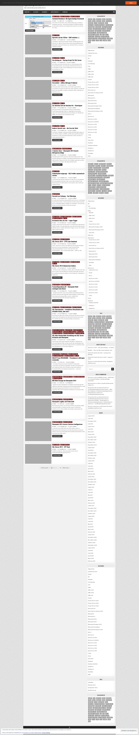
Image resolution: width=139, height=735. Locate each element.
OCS (89, 66)
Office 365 (90, 76)
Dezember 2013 (92, 437)
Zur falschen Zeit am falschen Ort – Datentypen (67, 106)
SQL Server (35, 12)
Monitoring (101, 23)
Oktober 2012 (91, 458)
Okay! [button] (131, 3)
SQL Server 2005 (58, 333)
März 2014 (90, 431)
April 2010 (90, 526)
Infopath (90, 61)
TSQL (101, 40)
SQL (103, 34)
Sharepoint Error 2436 (94, 383)
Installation (108, 21)
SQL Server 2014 (76, 16)
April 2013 (90, 450)
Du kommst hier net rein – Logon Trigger (64, 221)
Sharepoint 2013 (67, 148)
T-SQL (63, 58)
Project (90, 79)
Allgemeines (44, 12)
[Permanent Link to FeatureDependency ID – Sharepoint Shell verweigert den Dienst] (38, 294)
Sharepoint (27, 12)
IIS (88, 58)
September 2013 (92, 445)
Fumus (54, 39)
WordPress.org (92, 690)
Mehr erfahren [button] (97, 3)
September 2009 (92, 545)
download (109, 19)
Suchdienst (109, 38)
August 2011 (91, 487)
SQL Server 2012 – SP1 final (61, 447)
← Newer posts (44, 467)
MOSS (106, 23)
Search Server (57, 148)
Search (90, 29)
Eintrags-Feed (91, 685)
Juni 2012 (90, 466)
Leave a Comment (71, 39)
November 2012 (92, 455)
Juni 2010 (90, 521)
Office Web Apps (109, 25)
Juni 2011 (90, 492)
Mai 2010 (90, 524)
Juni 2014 (90, 429)
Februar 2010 (91, 532)
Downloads (65, 12)
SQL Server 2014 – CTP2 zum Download (64, 242)
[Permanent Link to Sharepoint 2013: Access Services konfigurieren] (38, 431)
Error (89, 21)
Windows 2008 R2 (92, 145)
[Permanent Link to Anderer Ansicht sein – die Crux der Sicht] (38, 135)
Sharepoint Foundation (70, 331)
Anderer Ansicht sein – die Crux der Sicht (65, 128)
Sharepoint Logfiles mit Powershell (63, 402)
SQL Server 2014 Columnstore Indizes (64, 266)
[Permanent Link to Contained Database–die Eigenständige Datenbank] (38, 22)
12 (60, 467)
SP (100, 34)
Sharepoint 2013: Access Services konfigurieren (67, 424)
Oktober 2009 (91, 542)
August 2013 (91, 447)
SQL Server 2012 (65, 16)
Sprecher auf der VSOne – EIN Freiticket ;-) (65, 38)
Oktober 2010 (91, 513)
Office (89, 69)
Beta (94, 19)
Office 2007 (91, 71)
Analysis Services (92, 53)
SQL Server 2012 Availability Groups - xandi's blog (101, 377)
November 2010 (92, 511)
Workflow (90, 153)
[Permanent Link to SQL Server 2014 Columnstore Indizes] (38, 271)
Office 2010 (90, 25)
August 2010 (91, 516)
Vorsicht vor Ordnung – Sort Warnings (64, 196)
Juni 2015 (90, 423)
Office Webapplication (99, 25)
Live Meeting (91, 63)
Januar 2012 (91, 476)
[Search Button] (114, 12)
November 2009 (92, 540)
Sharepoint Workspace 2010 (95, 111)
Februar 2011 (91, 503)
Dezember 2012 (92, 453)
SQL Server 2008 (105, 36)
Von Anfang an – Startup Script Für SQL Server (67, 60)
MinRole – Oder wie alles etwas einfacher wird (100, 350)
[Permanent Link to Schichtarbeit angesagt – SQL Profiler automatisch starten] (38, 180)
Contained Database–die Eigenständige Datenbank (68, 19)
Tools (89, 137)
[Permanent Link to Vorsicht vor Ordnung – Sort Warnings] (38, 203)
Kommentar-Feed (92, 687)
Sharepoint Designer (101, 32)
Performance (91, 27)
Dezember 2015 (92, 421)
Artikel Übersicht (55, 12)
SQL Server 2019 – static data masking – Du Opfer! (101, 347)
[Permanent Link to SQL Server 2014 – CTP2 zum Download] (38, 248)
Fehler (94, 21)
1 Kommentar (70, 382)
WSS (89, 42)
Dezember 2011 (92, 479)
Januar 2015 (91, 426)
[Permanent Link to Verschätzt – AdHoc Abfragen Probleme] (38, 90)
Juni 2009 (90, 553)
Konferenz (90, 23)
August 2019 (91, 416)
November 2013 (92, 439)
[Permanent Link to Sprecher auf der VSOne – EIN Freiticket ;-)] (38, 44)
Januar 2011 (91, 505)
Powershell (98, 27)
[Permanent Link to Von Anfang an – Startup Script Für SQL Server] (38, 67)
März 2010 (91, 529)
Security (109, 29)
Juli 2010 (90, 518)
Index (103, 21)
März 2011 (90, 500)
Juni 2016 (90, 418)
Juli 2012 (90, 463)
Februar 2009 (91, 561)
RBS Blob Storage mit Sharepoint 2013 (64, 381)
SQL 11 (107, 34)
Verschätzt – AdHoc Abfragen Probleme (64, 83)
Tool (97, 40)
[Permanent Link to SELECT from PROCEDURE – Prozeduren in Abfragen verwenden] (38, 363)
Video (109, 40)
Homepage (99, 21)
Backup (90, 19)
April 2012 (90, 468)
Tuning (105, 40)
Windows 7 (91, 148)
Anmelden (90, 682)
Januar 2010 (91, 534)
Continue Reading (30, 31)
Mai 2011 (90, 495)
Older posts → (66, 467)
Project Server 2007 (106, 27)
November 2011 (92, 481)
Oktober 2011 (91, 484)
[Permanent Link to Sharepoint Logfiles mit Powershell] (38, 408)
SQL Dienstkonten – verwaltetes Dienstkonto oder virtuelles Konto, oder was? (68, 310)
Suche (89, 40)
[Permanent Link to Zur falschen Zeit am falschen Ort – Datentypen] (38, 112)
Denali (103, 19)
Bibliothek (98, 19)
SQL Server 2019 (92, 132)
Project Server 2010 (59, 330)
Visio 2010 (90, 140)
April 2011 (90, 497)
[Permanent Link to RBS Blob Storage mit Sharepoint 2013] (38, 386)
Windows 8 (91, 150)
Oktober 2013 (91, 442)
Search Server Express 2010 (99, 29)
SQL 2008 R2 (91, 36)
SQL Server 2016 (92, 129)
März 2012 (91, 471)
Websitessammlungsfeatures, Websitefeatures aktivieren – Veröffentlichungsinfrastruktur (100, 392)
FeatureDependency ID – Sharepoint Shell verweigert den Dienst (65, 288)
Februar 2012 (91, 474)
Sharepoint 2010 (66, 284)
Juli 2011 (90, 489)
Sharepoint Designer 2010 (95, 106)
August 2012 (91, 460)
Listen (95, 23)
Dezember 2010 (92, 508)
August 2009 (91, 547)
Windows (90, 142)
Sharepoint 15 (98, 31)
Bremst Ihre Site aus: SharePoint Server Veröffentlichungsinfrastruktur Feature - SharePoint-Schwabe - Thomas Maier (98, 398)
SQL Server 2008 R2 (66, 216)
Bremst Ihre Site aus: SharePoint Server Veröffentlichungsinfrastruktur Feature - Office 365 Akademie (100, 389)
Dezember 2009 (92, 537)
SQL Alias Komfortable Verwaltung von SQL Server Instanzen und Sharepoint (68, 336)
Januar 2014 (91, 434)
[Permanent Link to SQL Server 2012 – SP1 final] (38, 454)
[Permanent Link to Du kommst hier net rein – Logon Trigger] (38, 226)
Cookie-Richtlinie (46, 732)
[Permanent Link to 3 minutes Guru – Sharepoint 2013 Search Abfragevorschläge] (38, 158)
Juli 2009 (90, 550)
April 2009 (91, 555)
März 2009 (91, 558)
